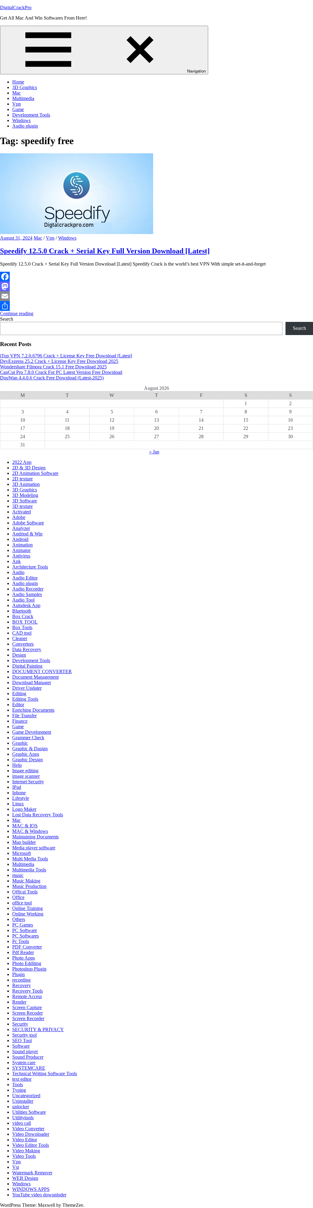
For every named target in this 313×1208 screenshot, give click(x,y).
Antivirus (21, 555)
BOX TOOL (25, 622)
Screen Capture (27, 1007)
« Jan (154, 451)
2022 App (21, 462)
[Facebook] (156, 276)
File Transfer (24, 715)
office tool (22, 902)
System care (23, 1062)
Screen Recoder (27, 1013)
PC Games (22, 924)
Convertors (23, 644)
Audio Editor (25, 577)
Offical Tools (25, 891)
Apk (16, 561)
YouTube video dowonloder (39, 1194)
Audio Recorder (27, 588)
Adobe (18, 517)
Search (6, 319)
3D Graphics (24, 87)
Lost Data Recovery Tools (37, 814)
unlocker (20, 1106)
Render (19, 1002)
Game (18, 109)
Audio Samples (27, 594)
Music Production (29, 886)
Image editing (25, 770)
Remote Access (27, 996)
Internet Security (28, 781)
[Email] (156, 296)
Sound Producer (27, 1057)
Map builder (24, 842)
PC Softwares (25, 935)
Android (20, 539)
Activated (21, 511)
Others (18, 919)
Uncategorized (26, 1095)
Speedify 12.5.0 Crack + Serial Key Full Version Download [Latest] (105, 251)
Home (18, 81)
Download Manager (31, 682)
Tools (17, 1084)
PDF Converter (27, 946)
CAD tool (21, 633)
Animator (21, 550)
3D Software (24, 500)
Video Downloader (30, 1134)
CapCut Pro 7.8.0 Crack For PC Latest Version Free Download (61, 372)
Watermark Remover (32, 1172)
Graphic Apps (25, 754)
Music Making (26, 880)
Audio (18, 572)
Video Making (26, 1150)
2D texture (22, 478)
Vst (15, 1167)
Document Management (35, 677)
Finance (20, 721)
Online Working (27, 913)
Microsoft (21, 853)
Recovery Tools (27, 991)
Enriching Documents (33, 710)
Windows (21, 120)
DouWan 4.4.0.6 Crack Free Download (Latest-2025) (52, 377)
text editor (21, 1079)
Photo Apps (23, 957)
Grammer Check (28, 737)
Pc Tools (20, 941)
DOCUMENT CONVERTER (42, 671)
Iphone (19, 792)
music (18, 875)
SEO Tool (22, 1040)
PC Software (24, 930)
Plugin (18, 974)
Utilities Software (29, 1112)
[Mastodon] (156, 286)
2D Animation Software (35, 473)
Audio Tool (23, 599)
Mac (16, 92)
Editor (18, 704)
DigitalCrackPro (15, 7)
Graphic (20, 743)
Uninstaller (22, 1101)
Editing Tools (25, 699)
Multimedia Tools (29, 869)
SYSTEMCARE (28, 1068)
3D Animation (26, 484)
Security (20, 1024)
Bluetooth (21, 610)
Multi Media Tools (30, 858)
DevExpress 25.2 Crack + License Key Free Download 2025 (59, 361)
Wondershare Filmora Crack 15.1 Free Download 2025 (53, 366)
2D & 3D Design (29, 467)
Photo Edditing (26, 963)
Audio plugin (25, 126)
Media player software (33, 847)
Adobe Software (28, 522)
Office (18, 897)
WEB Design (25, 1178)
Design (19, 655)
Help (17, 765)
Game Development (31, 732)
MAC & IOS (25, 825)
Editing (19, 693)
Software (21, 1046)
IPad (16, 787)
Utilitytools (23, 1117)
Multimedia (23, 98)
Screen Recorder (28, 1018)
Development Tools (31, 114)
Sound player (25, 1051)
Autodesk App (26, 605)
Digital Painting (27, 666)
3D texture (22, 506)
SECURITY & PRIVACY (38, 1029)
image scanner (26, 776)
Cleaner (19, 638)
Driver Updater (27, 688)
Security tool (24, 1035)
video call (21, 1123)
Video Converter (28, 1128)
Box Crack (22, 616)
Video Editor (24, 1139)
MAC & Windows (30, 831)
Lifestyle (20, 798)
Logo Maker (24, 809)
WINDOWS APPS (31, 1189)
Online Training (27, 908)
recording (21, 979)
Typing (19, 1090)
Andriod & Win (27, 533)
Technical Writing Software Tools (44, 1073)
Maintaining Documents (35, 836)
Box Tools (22, 627)
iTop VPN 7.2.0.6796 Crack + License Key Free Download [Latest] (66, 355)
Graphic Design (27, 759)
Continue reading (16, 313)
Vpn (16, 103)
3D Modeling (25, 495)
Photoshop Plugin (29, 968)
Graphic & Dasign (30, 748)
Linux (18, 803)
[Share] (156, 306)
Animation (22, 544)
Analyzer (21, 528)
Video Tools (24, 1156)
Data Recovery (26, 649)
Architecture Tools (30, 566)
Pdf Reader (23, 952)
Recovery (21, 985)
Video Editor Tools (30, 1145)
